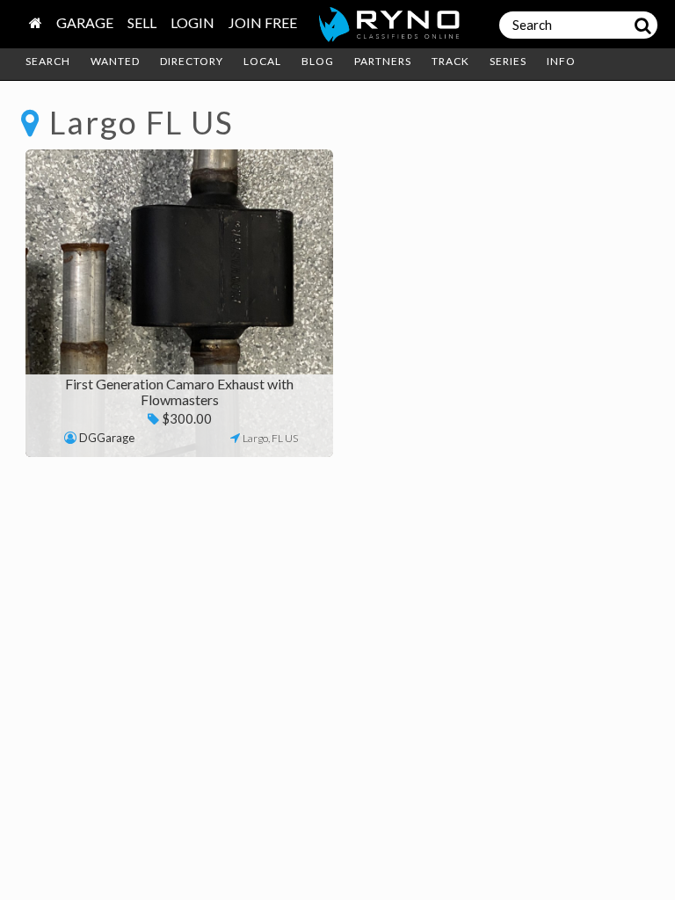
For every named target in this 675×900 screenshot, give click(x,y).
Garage (84, 22)
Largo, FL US (270, 438)
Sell (141, 22)
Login (192, 22)
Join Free (263, 22)
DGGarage (106, 438)
